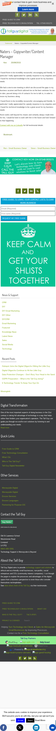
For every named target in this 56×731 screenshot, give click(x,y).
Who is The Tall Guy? (11, 460)
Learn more (28, 9)
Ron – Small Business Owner (15, 147)
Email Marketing (9, 322)
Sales (4, 339)
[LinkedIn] (36, 727)
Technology (7, 348)
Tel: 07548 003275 (44, 23)
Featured (6, 326)
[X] (19, 727)
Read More (40, 720)
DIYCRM (6, 318)
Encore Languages (10, 499)
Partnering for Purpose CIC (13, 504)
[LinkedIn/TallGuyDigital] (31, 15)
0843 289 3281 (7, 548)
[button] (28, 6)
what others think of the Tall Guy (17, 585)
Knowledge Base (9, 331)
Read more (5, 427)
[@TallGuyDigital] (24, 15)
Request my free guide (14, 217)
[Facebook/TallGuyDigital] (18, 15)
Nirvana (27, 648)
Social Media (7, 343)
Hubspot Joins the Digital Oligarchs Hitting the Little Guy (26, 365)
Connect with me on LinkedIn (11, 125)
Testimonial (8, 43)
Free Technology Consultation (17, 23)
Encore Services (9, 495)
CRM (4, 301)
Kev (5, 62)
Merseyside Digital (10, 487)
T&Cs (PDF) (31, 614)
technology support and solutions (39, 566)
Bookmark (8, 134)
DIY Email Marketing (11, 310)
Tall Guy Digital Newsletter (13, 464)
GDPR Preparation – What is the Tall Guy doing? (23, 378)
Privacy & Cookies (11, 619)
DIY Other (6, 314)
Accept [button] (20, 720)
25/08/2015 (16, 62)
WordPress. (37, 648)
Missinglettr (5, 390)
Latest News (7, 335)
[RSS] (37, 15)
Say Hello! (7, 521)
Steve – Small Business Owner (43, 147)
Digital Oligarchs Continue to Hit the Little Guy (21, 369)
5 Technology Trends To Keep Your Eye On (20, 382)
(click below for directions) (9, 526)
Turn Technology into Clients (20, 626)
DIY (3, 305)
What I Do (6, 456)
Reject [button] (30, 720)
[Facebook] (3, 727)
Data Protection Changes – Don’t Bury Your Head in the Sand (28, 373)
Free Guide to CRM (11, 20)
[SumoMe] (52, 727)
